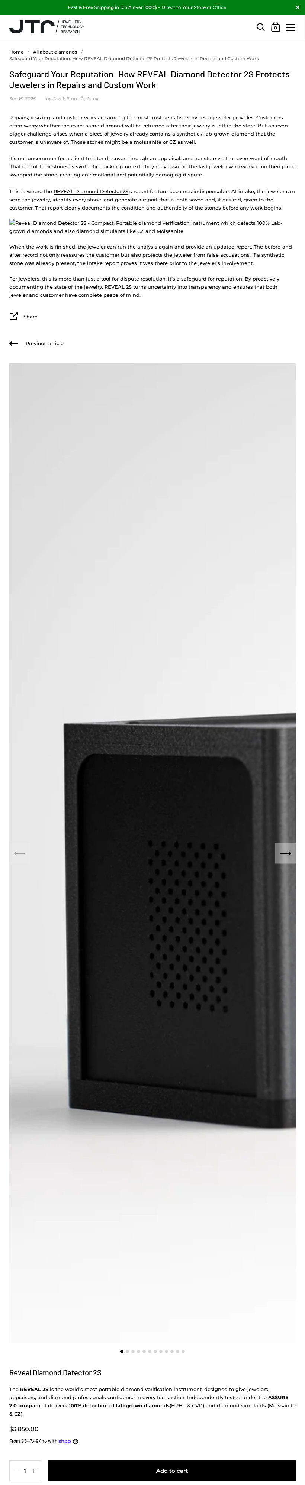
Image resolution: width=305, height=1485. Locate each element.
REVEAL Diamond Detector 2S (91, 191)
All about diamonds (55, 52)
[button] (285, 853)
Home (16, 52)
